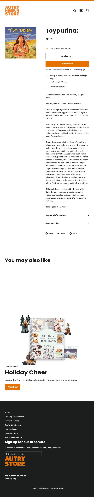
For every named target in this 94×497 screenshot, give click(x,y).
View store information (57, 87)
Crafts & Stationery (13, 425)
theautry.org (10, 478)
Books (7, 412)
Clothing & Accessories (14, 417)
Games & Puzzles (12, 421)
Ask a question (52, 223)
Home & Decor (11, 429)
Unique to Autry (11, 433)
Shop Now (12, 387)
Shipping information (56, 215)
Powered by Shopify (57, 488)
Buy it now (67, 63)
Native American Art (13, 438)
